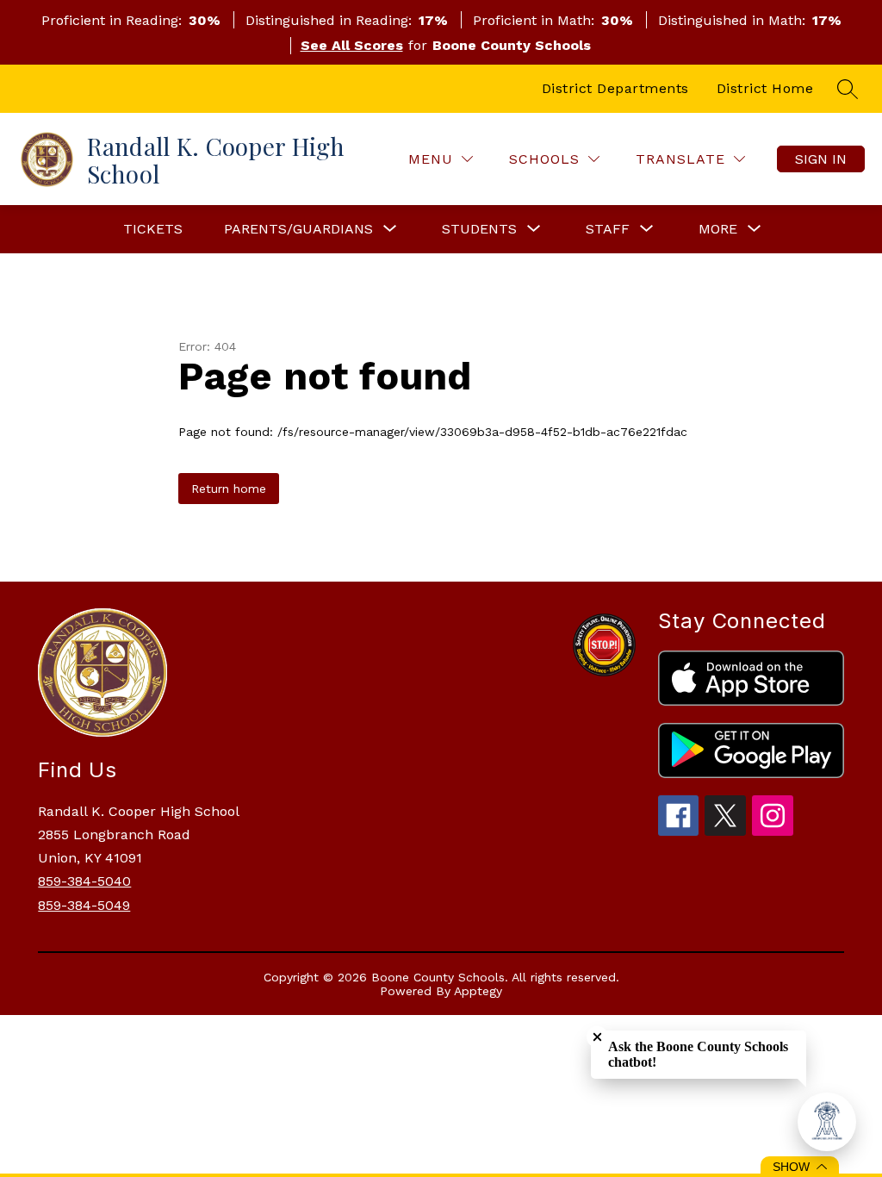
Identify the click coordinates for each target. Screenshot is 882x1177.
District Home (765, 88)
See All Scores (352, 45)
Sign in (821, 159)
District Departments (615, 88)
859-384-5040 (84, 881)
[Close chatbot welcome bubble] (597, 1037)
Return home (228, 488)
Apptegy (478, 991)
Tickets (153, 229)
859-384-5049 (84, 905)
